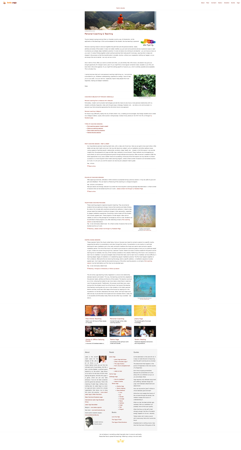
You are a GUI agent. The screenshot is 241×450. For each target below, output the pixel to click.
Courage (121, 398)
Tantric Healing (140, 339)
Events (233, 2)
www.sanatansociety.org (92, 415)
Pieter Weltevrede (147, 230)
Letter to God (118, 371)
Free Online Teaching (93, 319)
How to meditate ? (119, 379)
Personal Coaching (117, 319)
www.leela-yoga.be (96, 407)
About (202, 2)
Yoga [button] (238, 2)
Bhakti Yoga (112, 368)
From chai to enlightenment (122, 365)
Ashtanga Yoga (113, 376)
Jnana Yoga (139, 319)
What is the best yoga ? (121, 361)
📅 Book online (91, 166)
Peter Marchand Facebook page (94, 397)
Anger (121, 405)
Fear (120, 407)
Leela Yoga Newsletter (91, 404)
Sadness (121, 403)
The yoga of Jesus (119, 363)
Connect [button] (213, 2)
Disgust (121, 409)
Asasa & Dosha (118, 381)
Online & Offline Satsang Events (95, 340)
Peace (121, 401)
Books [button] (220, 2)
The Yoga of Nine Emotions (119, 422)
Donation (226, 2)
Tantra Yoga (114, 339)
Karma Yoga (112, 374)
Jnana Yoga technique (120, 359)
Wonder (121, 396)
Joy (120, 394)
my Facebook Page (137, 188)
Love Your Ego (116, 416)
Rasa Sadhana (121, 390)
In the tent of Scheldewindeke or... (95, 343)
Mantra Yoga (120, 386)
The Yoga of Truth (117, 419)
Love (120, 392)
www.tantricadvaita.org (98, 410)
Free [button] (207, 2)
